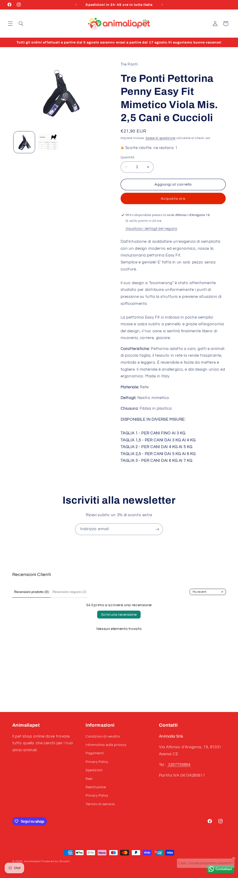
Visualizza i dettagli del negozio (151, 228)
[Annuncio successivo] (162, 4)
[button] (10, 23)
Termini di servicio (100, 804)
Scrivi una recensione (119, 614)
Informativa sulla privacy (106, 745)
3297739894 (179, 765)
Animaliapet (32, 861)
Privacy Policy (97, 762)
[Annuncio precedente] (76, 4)
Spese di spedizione (160, 138)
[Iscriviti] (157, 529)
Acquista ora (173, 198)
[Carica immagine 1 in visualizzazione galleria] (24, 142)
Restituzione (96, 787)
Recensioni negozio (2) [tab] (69, 592)
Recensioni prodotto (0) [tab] (31, 592)
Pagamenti (95, 753)
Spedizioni (94, 770)
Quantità (127, 157)
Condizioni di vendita (103, 736)
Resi (89, 779)
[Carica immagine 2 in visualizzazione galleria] (48, 142)
